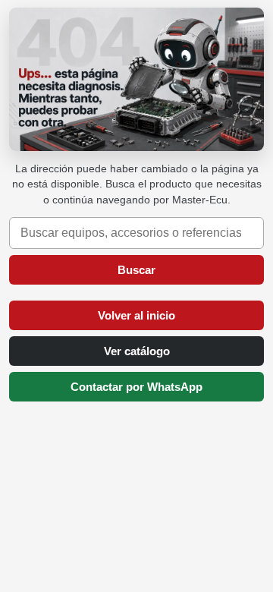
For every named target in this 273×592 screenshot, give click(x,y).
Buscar (136, 269)
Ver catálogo (137, 351)
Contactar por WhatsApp (136, 386)
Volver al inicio (136, 315)
